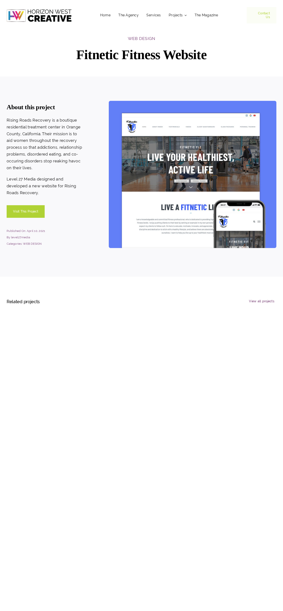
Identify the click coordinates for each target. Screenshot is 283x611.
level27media (20, 237)
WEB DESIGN (141, 38)
